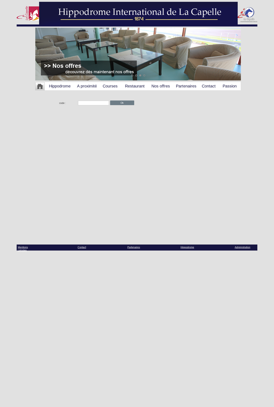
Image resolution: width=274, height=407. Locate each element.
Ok (122, 102)
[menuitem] (40, 86)
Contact (209, 86)
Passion (230, 86)
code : (62, 103)
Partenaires (186, 86)
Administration (242, 247)
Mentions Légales (23, 249)
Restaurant (135, 86)
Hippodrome (60, 86)
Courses (110, 86)
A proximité (87, 86)
